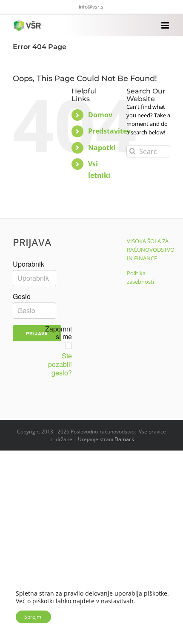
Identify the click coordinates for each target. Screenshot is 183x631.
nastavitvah (117, 601)
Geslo (22, 296)
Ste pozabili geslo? (60, 364)
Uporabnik (28, 264)
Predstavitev (109, 131)
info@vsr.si (92, 6)
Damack (124, 439)
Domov (100, 114)
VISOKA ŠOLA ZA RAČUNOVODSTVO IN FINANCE (150, 249)
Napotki (102, 147)
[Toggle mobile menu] (165, 25)
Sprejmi (33, 616)
